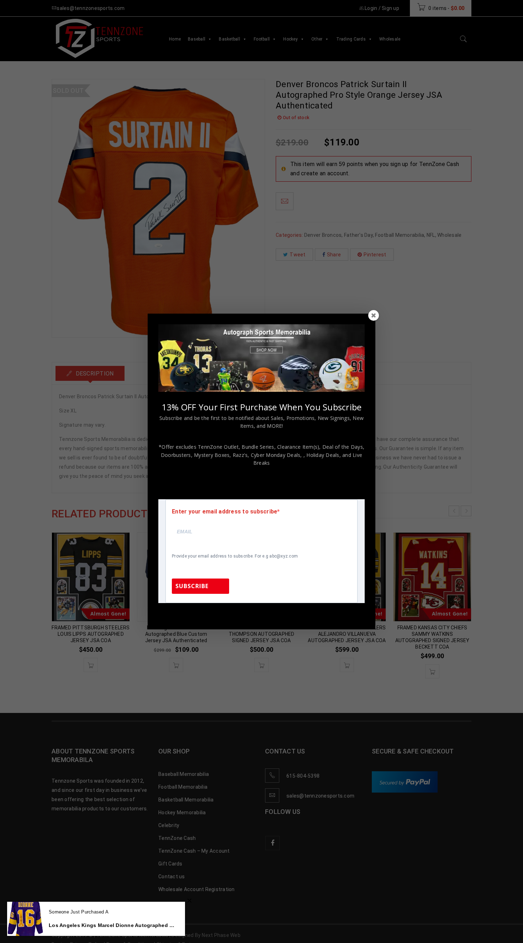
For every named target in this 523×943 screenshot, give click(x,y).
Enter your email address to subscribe (224, 511)
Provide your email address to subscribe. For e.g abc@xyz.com (235, 556)
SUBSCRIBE (191, 586)
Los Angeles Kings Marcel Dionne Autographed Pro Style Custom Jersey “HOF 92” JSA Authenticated (111, 925)
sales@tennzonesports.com (309, 612)
